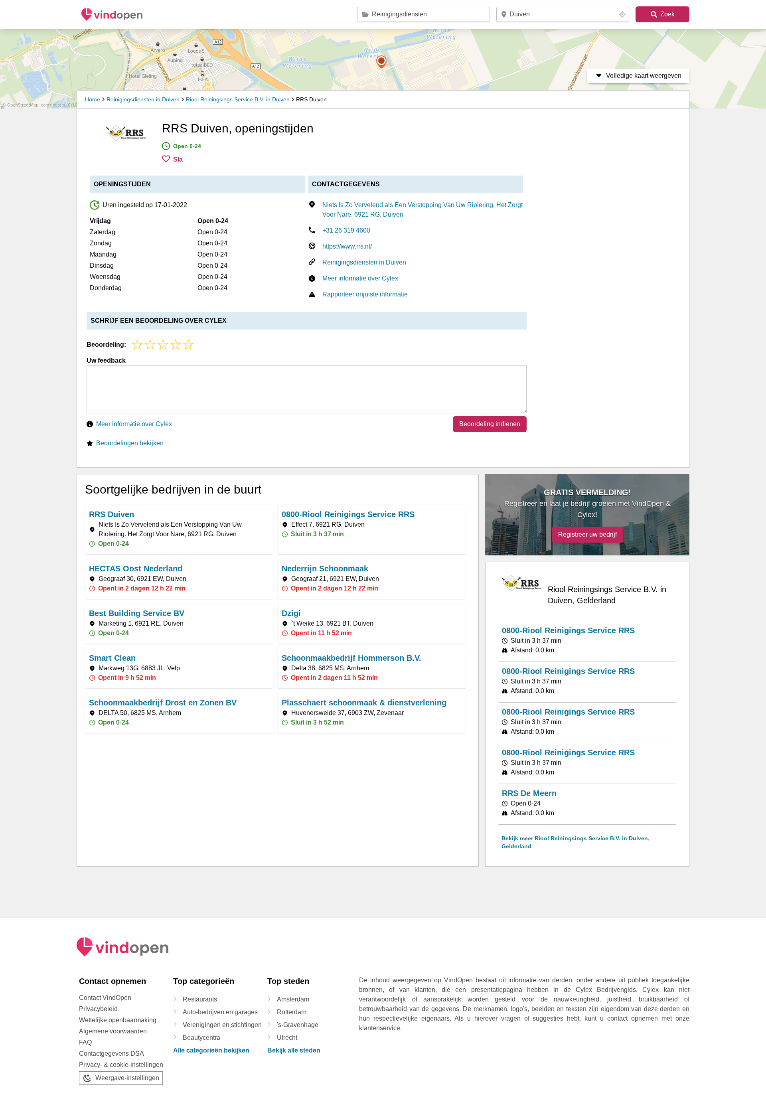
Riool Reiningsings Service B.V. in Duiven (238, 99)
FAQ (85, 1042)
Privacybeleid (98, 1008)
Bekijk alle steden (293, 1050)
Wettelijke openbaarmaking (117, 1020)
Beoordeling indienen (489, 424)
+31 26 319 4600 (346, 230)
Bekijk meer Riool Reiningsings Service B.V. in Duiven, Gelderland (575, 842)
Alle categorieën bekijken (211, 1050)
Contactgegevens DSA (111, 1053)
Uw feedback (106, 360)
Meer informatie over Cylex (360, 278)
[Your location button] (622, 14)
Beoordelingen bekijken (130, 443)
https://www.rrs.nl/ (347, 246)
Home (92, 99)
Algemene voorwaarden (113, 1031)
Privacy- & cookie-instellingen (121, 1064)
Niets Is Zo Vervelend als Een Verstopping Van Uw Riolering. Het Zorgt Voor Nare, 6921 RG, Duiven (422, 209)
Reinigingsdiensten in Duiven (143, 99)
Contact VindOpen (105, 997)
